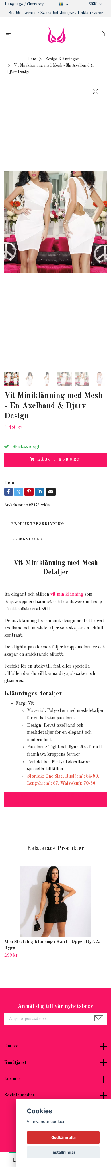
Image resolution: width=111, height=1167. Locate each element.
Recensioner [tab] (26, 539)
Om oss (11, 1046)
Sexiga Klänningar (62, 59)
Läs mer (12, 1079)
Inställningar (63, 1152)
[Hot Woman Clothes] (56, 35)
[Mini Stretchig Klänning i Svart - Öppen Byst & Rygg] (55, 901)
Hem (32, 59)
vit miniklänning (66, 594)
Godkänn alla (63, 1137)
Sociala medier (19, 1095)
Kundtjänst (15, 1062)
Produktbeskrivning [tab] (37, 524)
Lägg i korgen (59, 459)
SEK (93, 4)
